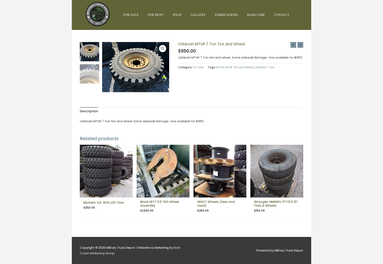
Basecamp (256, 15)
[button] (162, 48)
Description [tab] (89, 111)
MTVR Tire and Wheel (239, 67)
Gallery (198, 15)
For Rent (156, 15)
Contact (281, 15)
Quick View (106, 194)
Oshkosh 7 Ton (264, 67)
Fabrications (226, 15)
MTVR (220, 67)
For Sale (131, 15)
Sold (177, 15)
